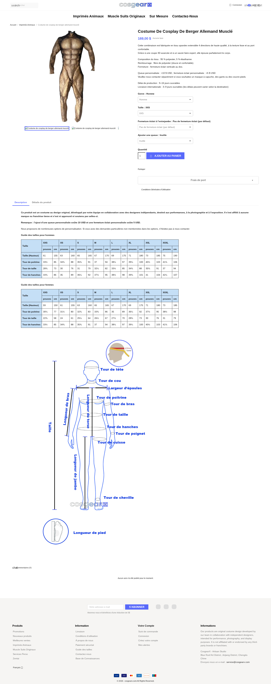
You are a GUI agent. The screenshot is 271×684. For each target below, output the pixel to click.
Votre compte (146, 625)
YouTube (174, 606)
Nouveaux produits (22, 636)
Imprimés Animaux (88, 16)
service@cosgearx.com (238, 662)
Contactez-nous (185, 16)
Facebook (158, 606)
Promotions (18, 631)
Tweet (152, 168)
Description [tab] (21, 202)
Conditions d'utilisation (87, 636)
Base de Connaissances (88, 658)
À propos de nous (84, 640)
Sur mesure (158, 16)
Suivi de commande (148, 631)
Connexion (143, 636)
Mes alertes (144, 645)
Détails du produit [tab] (41, 202)
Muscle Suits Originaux (126, 16)
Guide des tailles (84, 649)
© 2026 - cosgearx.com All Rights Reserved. (135, 681)
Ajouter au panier (165, 156)
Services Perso (20, 654)
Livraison (80, 631)
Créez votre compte (148, 640)
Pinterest (158, 168)
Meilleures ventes (21, 640)
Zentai (16, 658)
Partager (147, 168)
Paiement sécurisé (85, 645)
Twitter (166, 606)
